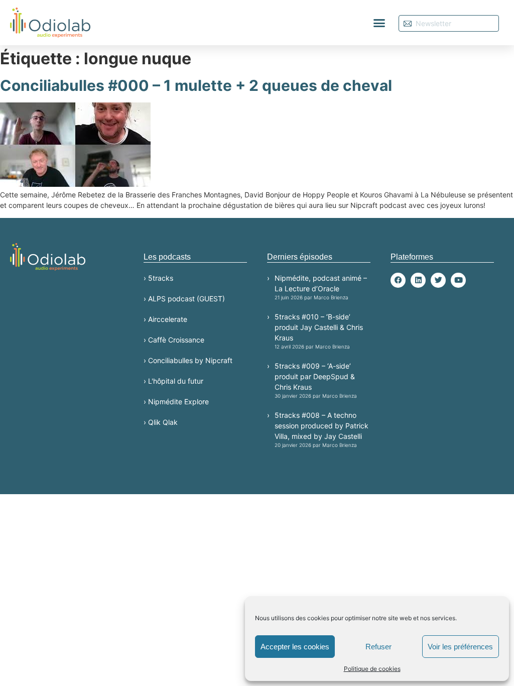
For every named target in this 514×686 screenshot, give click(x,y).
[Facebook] (398, 280)
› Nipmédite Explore (176, 401)
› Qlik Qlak (161, 422)
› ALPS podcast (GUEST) (184, 298)
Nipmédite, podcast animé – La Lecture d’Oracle (321, 287)
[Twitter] (438, 280)
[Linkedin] (418, 280)
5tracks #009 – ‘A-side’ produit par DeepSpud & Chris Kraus (316, 380)
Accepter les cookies (295, 646)
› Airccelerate (165, 319)
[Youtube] (458, 280)
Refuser (378, 646)
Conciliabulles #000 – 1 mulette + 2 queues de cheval (196, 85)
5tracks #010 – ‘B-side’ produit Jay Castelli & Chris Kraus (319, 331)
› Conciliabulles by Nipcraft (188, 360)
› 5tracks (158, 278)
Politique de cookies (372, 668)
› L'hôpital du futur (173, 381)
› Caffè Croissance (174, 339)
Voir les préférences (460, 646)
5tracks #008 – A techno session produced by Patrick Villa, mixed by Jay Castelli (321, 429)
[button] (379, 22)
